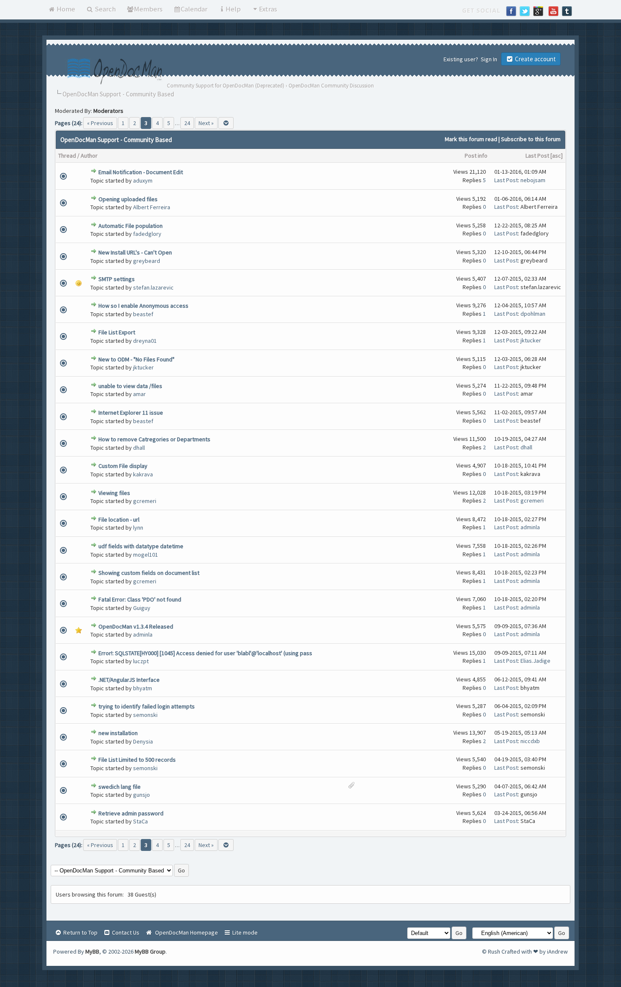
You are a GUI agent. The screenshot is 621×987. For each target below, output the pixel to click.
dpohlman (532, 313)
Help (233, 9)
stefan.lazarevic (153, 287)
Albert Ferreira (151, 207)
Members (148, 9)
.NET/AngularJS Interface (129, 680)
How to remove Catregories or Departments (154, 439)
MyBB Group (150, 951)
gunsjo (141, 794)
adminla (530, 527)
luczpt (141, 661)
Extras (268, 9)
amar (139, 394)
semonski (145, 715)
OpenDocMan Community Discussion (331, 85)
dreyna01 (145, 340)
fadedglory (147, 234)
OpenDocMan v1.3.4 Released (135, 626)
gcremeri (144, 501)
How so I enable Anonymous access (143, 305)
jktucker (530, 340)
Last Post (537, 155)
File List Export (116, 332)
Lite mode (244, 932)
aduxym (143, 180)
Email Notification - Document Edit (140, 172)
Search (104, 9)
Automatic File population (130, 226)
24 (187, 123)
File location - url (118, 519)
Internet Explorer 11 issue (130, 412)
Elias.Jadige (535, 660)
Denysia (143, 741)
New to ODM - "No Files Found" (136, 359)
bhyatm (142, 688)
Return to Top (80, 932)
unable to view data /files (130, 386)
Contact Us (125, 932)
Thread (67, 155)
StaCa (140, 821)
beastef (143, 314)
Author (89, 155)
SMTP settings (116, 279)
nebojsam (532, 180)
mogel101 (145, 554)
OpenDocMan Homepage (185, 932)
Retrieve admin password (130, 813)
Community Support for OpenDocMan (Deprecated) (225, 85)
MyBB (92, 951)
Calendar (194, 9)
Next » (206, 123)
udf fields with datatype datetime (140, 546)
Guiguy (141, 608)
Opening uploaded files (128, 199)
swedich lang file (119, 786)
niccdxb (530, 741)
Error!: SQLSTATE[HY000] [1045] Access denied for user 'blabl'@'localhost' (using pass (205, 653)
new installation (118, 733)
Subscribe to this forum (531, 139)
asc (556, 155)
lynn (138, 527)
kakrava (143, 474)
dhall (139, 447)
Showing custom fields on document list (148, 573)
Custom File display (122, 466)
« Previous (100, 123)
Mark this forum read (471, 139)
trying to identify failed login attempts (146, 706)
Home (65, 9)
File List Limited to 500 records (137, 759)
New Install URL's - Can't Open (135, 252)
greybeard (146, 261)
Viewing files (114, 493)
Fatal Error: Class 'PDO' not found (139, 599)
